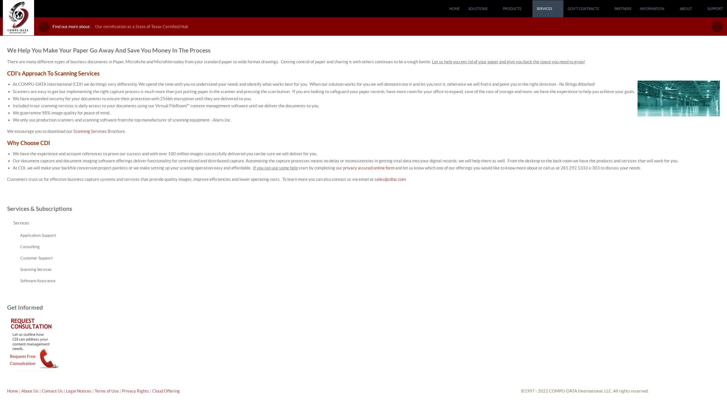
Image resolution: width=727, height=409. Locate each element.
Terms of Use (107, 391)
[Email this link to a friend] (718, 49)
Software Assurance (37, 280)
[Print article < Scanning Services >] (711, 49)
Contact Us (53, 391)
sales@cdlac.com (390, 179)
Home (12, 391)
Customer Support (36, 258)
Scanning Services (90, 131)
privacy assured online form (368, 167)
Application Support (38, 235)
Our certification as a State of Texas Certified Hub (141, 26)
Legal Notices (79, 391)
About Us (30, 391)
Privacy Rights (135, 391)
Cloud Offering (166, 391)
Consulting (29, 246)
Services (21, 223)
